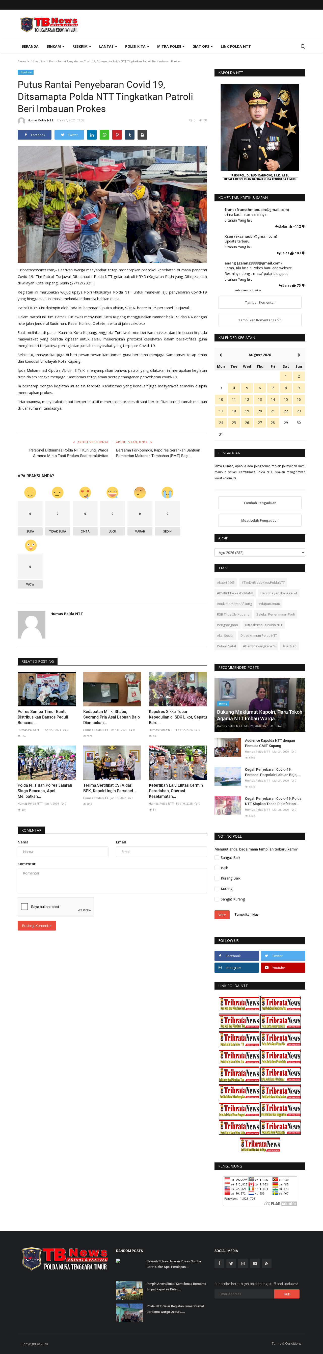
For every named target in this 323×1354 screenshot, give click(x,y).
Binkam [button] (54, 46)
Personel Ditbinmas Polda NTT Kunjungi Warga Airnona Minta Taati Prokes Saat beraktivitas (68, 453)
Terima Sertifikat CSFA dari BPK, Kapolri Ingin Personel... (109, 788)
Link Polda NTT (236, 46)
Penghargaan (227, 625)
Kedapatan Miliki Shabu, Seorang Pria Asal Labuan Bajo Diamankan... (111, 717)
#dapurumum (269, 603)
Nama (23, 842)
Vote (222, 914)
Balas (284, 226)
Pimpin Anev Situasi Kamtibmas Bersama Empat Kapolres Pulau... (176, 1286)
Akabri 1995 (226, 582)
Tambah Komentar (260, 302)
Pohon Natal (226, 646)
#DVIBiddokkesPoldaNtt (235, 593)
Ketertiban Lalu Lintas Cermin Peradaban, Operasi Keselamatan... (176, 791)
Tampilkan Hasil (247, 914)
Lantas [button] (107, 46)
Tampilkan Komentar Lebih (260, 320)
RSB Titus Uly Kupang (233, 614)
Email (121, 842)
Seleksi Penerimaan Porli (275, 614)
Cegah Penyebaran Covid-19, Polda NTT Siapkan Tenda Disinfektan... (273, 801)
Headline (39, 61)
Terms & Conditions (287, 1343)
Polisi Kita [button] (136, 46)
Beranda (30, 46)
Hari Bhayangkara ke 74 (278, 593)
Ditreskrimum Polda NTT (258, 635)
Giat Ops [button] (201, 46)
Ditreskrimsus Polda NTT (263, 625)
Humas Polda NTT (40, 120)
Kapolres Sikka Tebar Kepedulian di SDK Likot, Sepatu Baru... (178, 717)
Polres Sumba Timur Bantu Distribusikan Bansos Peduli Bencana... (43, 717)
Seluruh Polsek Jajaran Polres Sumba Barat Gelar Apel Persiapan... (174, 1264)
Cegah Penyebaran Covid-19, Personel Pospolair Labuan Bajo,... (272, 772)
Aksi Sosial (225, 635)
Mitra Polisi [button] (169, 46)
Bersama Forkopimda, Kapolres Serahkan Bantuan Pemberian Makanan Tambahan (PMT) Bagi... (158, 453)
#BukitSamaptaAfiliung (234, 603)
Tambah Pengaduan (260, 502)
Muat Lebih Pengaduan (260, 520)
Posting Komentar (37, 925)
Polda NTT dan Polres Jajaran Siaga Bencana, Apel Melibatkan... (45, 791)
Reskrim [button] (80, 46)
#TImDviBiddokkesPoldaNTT (263, 582)
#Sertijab (290, 646)
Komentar (31, 830)
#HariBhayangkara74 (259, 646)
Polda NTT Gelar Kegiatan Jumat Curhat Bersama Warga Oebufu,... (175, 1309)
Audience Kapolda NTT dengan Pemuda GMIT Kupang (270, 743)
